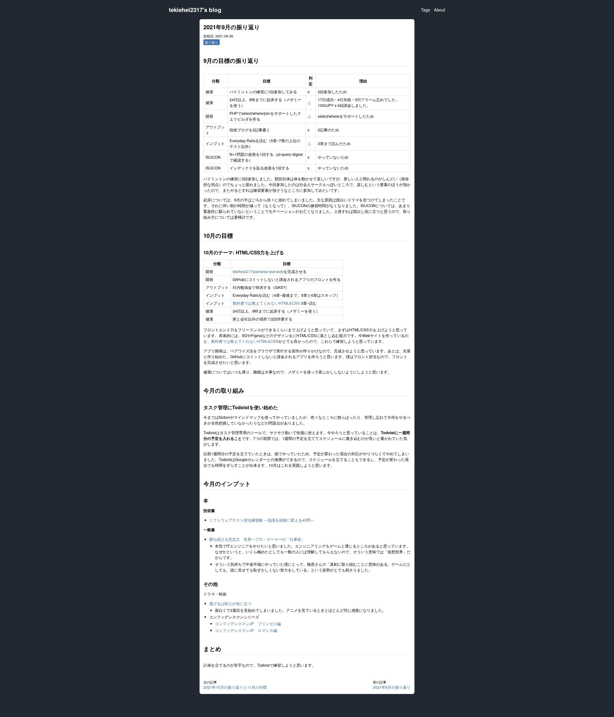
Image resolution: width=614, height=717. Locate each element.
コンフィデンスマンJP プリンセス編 (248, 623)
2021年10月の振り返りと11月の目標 (235, 687)
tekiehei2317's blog (195, 10)
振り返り (211, 42)
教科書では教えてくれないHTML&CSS (266, 303)
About (439, 9)
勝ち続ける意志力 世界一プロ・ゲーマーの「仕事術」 (257, 539)
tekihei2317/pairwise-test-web (258, 271)
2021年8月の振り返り (392, 687)
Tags (425, 9)
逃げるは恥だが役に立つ (230, 603)
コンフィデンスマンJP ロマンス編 (246, 630)
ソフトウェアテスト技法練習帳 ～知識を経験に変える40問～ (261, 520)
